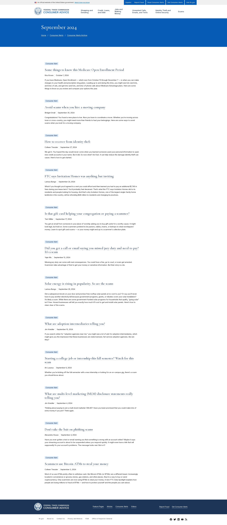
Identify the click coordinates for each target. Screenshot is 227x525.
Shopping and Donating (86, 11)
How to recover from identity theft (67, 142)
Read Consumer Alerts (156, 2)
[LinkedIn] (178, 520)
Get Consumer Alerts (175, 2)
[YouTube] (182, 520)
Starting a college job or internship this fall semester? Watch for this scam (89, 360)
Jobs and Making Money (118, 11)
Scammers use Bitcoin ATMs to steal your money (76, 464)
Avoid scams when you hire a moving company (75, 107)
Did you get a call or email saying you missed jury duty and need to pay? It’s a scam (92, 250)
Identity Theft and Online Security (163, 11)
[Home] (54, 13)
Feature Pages (98, 506)
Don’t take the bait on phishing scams (69, 429)
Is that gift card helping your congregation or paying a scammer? (87, 214)
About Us (50, 519)
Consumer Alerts (56, 35)
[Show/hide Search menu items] (189, 11)
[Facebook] (171, 520)
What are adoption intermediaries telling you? (75, 324)
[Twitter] (175, 520)
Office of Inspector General (102, 519)
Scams (181, 11)
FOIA (87, 519)
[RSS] (186, 520)
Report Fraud (139, 2)
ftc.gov (41, 519)
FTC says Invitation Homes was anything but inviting (79, 176)
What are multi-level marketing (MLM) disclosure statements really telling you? (89, 396)
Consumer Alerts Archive (77, 35)
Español (128, 2)
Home (43, 35)
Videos (133, 506)
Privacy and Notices (75, 519)
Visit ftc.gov (190, 2)
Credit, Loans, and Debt (103, 11)
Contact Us (61, 519)
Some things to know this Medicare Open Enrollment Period (84, 70)
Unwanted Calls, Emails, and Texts (140, 11)
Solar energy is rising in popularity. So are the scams (79, 284)
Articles (109, 506)
